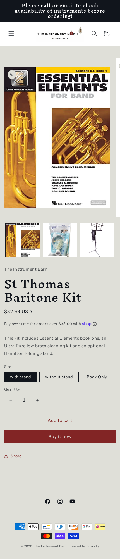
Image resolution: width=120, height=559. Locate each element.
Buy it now (60, 436)
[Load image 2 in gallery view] (60, 240)
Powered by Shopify (83, 546)
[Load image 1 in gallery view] (23, 240)
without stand (59, 376)
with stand (20, 376)
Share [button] (16, 455)
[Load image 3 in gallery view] (97, 240)
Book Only (97, 376)
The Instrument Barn (50, 546)
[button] (11, 33)
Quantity (12, 389)
